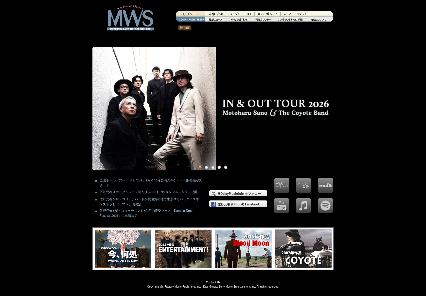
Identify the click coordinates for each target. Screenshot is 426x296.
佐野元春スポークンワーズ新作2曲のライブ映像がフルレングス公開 (148, 191)
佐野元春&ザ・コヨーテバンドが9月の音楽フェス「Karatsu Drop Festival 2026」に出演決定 (146, 213)
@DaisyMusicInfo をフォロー (239, 193)
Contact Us (213, 282)
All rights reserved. (268, 286)
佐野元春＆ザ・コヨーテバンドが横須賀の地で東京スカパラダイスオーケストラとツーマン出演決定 (151, 201)
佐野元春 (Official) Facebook (238, 204)
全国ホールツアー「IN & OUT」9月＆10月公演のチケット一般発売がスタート (151, 182)
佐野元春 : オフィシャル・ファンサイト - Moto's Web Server (130, 41)
